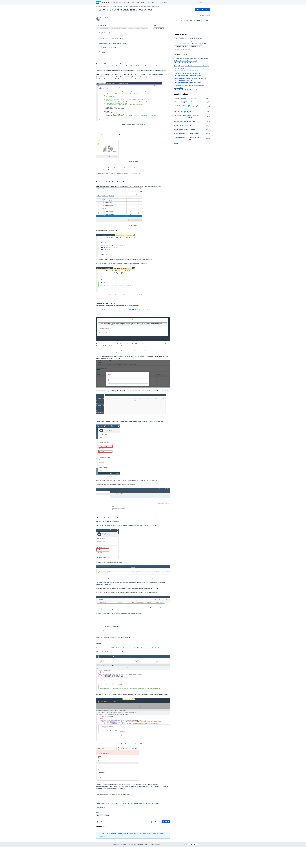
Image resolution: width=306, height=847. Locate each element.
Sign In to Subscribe (202, 9)
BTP (204, 43)
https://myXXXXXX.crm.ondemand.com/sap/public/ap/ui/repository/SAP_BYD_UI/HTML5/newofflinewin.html (122, 309)
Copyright (123, 844)
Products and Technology (118, 2)
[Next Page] (193, 50)
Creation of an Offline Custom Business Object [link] (148, 6)
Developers (135, 2)
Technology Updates (159, 28)
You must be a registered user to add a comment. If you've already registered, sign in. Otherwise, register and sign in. (131, 833)
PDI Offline (107, 815)
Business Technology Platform (181, 49)
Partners (143, 2)
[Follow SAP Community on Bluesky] (191, 844)
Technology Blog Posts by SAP (130, 6)
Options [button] (196, 12)
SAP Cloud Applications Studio (103, 28)
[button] (203, 20)
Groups (129, 2)
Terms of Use (116, 844)
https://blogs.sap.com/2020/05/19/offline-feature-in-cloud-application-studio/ (137, 803)
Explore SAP (200, 2)
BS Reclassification (196, 43)
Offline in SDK (99, 815)
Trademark (140, 844)
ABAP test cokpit (188, 41)
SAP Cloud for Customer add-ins (119, 28)
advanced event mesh (200, 41)
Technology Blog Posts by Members (185, 62)
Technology (119, 6)
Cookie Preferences (155, 844)
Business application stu (195, 46)
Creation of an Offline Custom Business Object (124, 9)
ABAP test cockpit (178, 41)
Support (146, 844)
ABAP (176, 38)
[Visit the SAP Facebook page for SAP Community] (188, 844)
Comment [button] (166, 821)
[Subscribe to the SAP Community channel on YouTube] (194, 844)
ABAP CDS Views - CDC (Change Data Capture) (190, 38)
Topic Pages (164, 2)
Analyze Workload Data (183, 43)
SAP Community (99, 6)
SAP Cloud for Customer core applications (137, 28)
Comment (102, 836)
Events (148, 2)
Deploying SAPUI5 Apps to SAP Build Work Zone (188, 73)
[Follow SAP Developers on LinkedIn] (197, 844)
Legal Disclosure (131, 844)
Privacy (109, 844)
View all (176, 143)
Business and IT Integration (181, 46)
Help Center (155, 2)
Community (105, 2)
